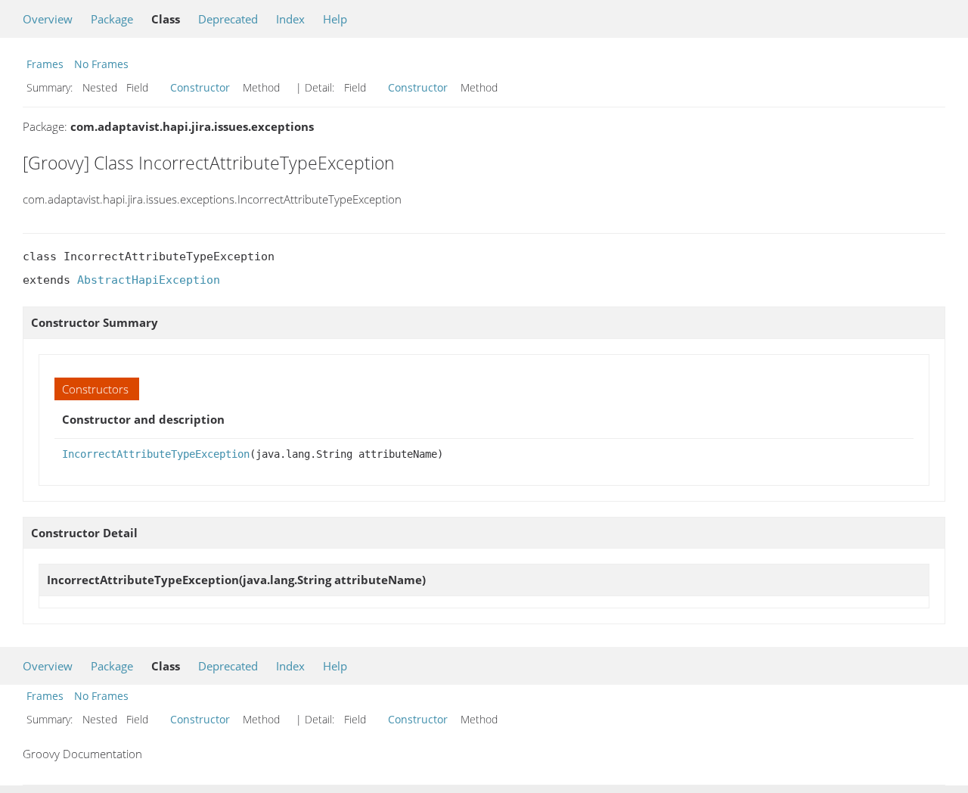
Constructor (200, 87)
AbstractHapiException (148, 280)
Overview (48, 18)
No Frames (101, 64)
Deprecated (228, 18)
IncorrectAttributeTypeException (156, 454)
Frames (45, 64)
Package (112, 18)
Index (290, 18)
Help (335, 18)
